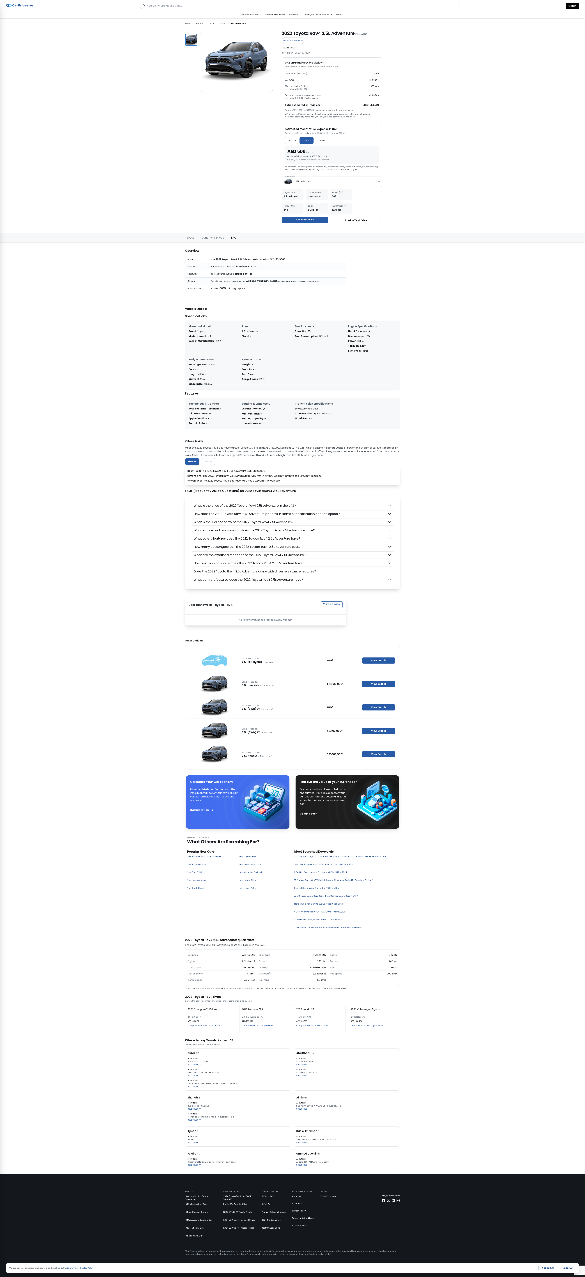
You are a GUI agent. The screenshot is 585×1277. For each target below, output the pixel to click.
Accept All (548, 1268)
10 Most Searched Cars (196, 1204)
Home (188, 23)
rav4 (222, 23)
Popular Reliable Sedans (274, 1212)
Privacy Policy (299, 1210)
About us (296, 1196)
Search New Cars (249, 14)
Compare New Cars (275, 14)
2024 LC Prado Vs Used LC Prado (239, 1220)
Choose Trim (289, 176)
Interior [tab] (208, 461)
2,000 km (306, 140)
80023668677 (194, 1064)
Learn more (73, 1267)
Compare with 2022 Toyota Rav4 (204, 1025)
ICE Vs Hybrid (268, 1196)
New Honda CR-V (247, 880)
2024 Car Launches (271, 1220)
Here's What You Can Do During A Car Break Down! (319, 903)
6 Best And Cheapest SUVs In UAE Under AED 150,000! (320, 911)
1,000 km (291, 140)
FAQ (233, 237)
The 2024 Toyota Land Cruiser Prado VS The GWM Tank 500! (323, 864)
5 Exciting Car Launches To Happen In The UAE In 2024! (320, 872)
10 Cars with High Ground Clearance (197, 1198)
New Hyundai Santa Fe (250, 864)
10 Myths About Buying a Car (198, 1220)
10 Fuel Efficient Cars (194, 1227)
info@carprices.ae (391, 1195)
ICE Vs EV (266, 1204)
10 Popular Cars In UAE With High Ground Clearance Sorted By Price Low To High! (333, 880)
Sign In (572, 5)
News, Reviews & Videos (317, 14)
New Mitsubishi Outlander (251, 872)
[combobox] (332, 182)
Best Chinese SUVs (271, 1227)
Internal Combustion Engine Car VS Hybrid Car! (317, 888)
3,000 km (321, 140)
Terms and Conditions (303, 1218)
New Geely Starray (196, 888)
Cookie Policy (299, 1225)
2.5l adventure (238, 23)
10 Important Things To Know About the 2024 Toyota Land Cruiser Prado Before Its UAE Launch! (340, 856)
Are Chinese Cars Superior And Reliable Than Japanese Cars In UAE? (328, 927)
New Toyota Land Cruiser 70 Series (204, 856)
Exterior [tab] (192, 461)
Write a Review (331, 604)
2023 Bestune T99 (252, 1009)
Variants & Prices (213, 237)
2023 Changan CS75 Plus (202, 1009)
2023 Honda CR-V (306, 1009)
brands (199, 23)
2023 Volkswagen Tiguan (365, 1009)
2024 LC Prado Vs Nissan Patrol (238, 1227)
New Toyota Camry (196, 864)
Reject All (567, 1268)
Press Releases (328, 1196)
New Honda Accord (196, 880)
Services (293, 14)
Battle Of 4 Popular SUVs (235, 1204)
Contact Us (297, 1203)
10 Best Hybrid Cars (194, 1235)
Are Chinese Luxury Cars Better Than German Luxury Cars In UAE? (326, 895)
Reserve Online (305, 219)
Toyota (211, 23)
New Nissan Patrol (248, 888)
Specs (190, 237)
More (339, 14)
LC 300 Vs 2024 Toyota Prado (237, 1212)
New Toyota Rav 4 (248, 856)
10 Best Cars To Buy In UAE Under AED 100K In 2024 (318, 919)
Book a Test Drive (356, 220)
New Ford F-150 (194, 872)
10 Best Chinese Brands (196, 1212)
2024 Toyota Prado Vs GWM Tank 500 (237, 1198)
